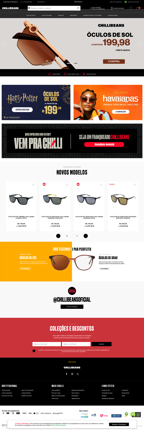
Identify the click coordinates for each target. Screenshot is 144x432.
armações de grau (107, 393)
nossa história (6, 390)
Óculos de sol (31, 15)
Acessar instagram (72, 306)
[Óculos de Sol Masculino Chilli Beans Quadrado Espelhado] (55, 199)
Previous (4, 45)
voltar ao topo (72, 361)
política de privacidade (58, 396)
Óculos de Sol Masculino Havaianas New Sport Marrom (123, 217)
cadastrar (101, 344)
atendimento (41, 2)
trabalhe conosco (27, 396)
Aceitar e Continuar (119, 424)
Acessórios (73, 15)
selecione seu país (133, 2)
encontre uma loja (7, 396)
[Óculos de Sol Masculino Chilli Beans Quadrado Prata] (89, 199)
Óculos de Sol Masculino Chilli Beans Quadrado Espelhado (55, 217)
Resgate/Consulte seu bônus (92, 15)
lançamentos (125, 393)
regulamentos (76, 398)
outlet (123, 396)
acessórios (125, 390)
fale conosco (75, 393)
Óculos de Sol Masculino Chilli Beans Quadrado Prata (89, 217)
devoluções (75, 396)
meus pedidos (56, 390)
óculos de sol (106, 390)
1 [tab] (69, 63)
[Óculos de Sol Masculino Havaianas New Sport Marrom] (123, 199)
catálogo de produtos (108, 398)
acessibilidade (27, 2)
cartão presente (26, 393)
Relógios (61, 15)
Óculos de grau (47, 15)
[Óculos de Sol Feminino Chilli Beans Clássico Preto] (21, 199)
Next (140, 45)
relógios (104, 396)
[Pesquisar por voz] (29, 8)
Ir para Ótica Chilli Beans (10, 2)
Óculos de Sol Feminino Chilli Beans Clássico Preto (21, 217)
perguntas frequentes (78, 390)
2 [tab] (75, 63)
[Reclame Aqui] (126, 417)
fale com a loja (56, 393)
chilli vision (55, 398)
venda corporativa (7, 393)
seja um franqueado (115, 2)
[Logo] (12, 8)
